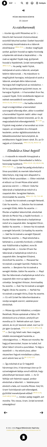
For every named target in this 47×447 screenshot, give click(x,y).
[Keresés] (22, 3)
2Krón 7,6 (37, 143)
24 (12, 268)
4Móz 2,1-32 (31, 196)
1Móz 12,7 (25, 328)
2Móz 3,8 (38, 328)
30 (6, 332)
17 (36, 208)
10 (43, 122)
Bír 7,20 (39, 121)
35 (25, 382)
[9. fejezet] (6, 413)
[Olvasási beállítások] (27, 3)
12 (15, 168)
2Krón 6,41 (37, 393)
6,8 (4, 331)
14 (21, 186)
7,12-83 (40, 196)
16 (20, 205)
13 (28, 179)
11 (4, 157)
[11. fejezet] (41, 413)
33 (4, 364)
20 (4, 234)
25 (37, 271)
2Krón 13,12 (17, 103)
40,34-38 (39, 163)
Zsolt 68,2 (6, 396)
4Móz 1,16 (7, 66)
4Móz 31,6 (19, 47)
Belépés (42, 3)
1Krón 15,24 (7, 103)
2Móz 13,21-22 (29, 163)
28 (4, 297)
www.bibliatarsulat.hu (32, 430)
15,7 (32, 328)
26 (15, 286)
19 (22, 227)
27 (28, 290)
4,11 (33, 357)
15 (4, 201)
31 (20, 340)
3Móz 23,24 (28, 143)
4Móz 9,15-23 (8, 167)
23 (25, 260)
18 (42, 216)
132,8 (13, 396)
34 (32, 375)
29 (4, 310)
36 (17, 397)
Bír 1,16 (27, 357)
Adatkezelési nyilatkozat (15, 430)
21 (21, 238)
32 (13, 351)
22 (17, 249)
